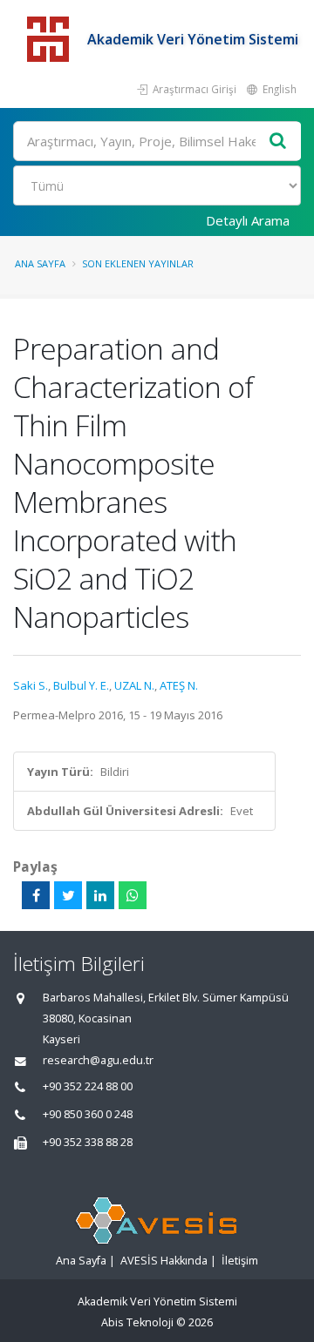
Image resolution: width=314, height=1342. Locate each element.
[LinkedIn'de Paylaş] (100, 895)
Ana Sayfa (40, 263)
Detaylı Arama (248, 220)
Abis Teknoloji (137, 1322)
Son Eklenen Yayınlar (138, 263)
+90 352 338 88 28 (88, 1142)
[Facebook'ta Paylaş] (36, 895)
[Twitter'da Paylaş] (68, 895)
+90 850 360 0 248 (88, 1114)
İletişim (240, 1260)
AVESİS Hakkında (164, 1260)
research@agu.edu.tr (98, 1060)
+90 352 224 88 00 (88, 1086)
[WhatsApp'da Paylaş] (133, 895)
